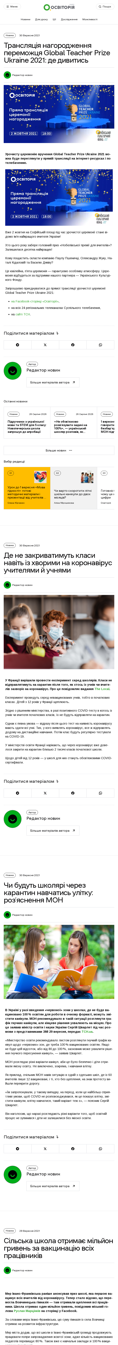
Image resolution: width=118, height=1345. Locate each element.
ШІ (54, 19)
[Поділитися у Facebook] (73, 344)
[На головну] (59, 7)
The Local (101, 689)
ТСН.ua (87, 1031)
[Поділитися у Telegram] (17, 344)
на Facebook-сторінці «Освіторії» (35, 301)
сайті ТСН (23, 314)
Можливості (89, 19)
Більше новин (56, 450)
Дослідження (69, 19)
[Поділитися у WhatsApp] (100, 344)
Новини (25, 19)
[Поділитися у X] (45, 344)
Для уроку (41, 19)
